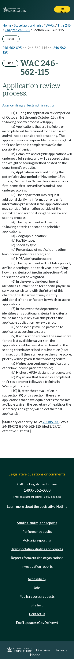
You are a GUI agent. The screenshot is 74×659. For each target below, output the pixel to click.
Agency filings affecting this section (28, 105)
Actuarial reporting (37, 540)
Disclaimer (44, 650)
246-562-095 (12, 48)
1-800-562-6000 (37, 490)
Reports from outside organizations (37, 558)
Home (6, 25)
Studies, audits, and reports (37, 523)
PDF (10, 63)
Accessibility (37, 579)
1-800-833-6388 (52, 496)
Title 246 (64, 25)
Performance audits (37, 531)
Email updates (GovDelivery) (37, 622)
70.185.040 (51, 422)
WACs (50, 25)
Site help (37, 605)
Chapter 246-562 (17, 30)
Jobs (37, 588)
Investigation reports (37, 566)
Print (10, 39)
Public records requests (37, 596)
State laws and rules (28, 25)
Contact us (37, 614)
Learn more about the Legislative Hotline (37, 506)
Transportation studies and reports (37, 549)
